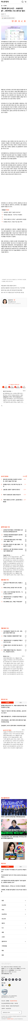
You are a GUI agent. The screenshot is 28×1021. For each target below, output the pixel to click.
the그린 (4, 918)
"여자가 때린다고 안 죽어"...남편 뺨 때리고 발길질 (15, 219)
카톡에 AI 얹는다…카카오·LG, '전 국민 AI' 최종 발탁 (13, 886)
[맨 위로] (25, 1015)
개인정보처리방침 (13, 1000)
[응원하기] (14, 300)
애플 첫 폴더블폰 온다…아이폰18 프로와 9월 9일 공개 (13, 716)
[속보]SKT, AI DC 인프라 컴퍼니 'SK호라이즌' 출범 (13, 725)
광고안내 (3, 1006)
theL (3, 909)
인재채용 (7, 1000)
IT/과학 (5, 5)
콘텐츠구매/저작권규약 (14, 1006)
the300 (4, 905)
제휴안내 (7, 1006)
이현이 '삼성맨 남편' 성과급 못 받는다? (12, 494)
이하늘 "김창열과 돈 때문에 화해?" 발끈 (12, 636)
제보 (3, 950)
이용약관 (16, 1003)
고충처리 (3, 1008)
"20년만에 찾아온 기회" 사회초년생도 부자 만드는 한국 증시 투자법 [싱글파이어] (13, 837)
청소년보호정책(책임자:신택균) (7, 1003)
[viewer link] (25, 38)
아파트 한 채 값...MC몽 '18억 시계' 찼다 (12, 587)
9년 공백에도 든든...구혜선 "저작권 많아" (12, 601)
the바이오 (4, 914)
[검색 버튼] (22, 1)
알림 (3, 955)
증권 (3, 900)
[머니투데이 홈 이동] (6, 964)
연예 (3, 932)
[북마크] (25, 21)
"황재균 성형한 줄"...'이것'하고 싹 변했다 (13, 214)
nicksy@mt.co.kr (12, 301)
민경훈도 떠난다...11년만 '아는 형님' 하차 (13, 221)
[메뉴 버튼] (25, 1)
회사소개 (3, 1000)
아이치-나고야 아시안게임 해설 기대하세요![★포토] (13, 816)
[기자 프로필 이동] (4, 301)
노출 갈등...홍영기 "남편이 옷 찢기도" (12, 212)
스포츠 (3, 937)
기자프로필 (4, 946)
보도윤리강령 (8, 1008)
